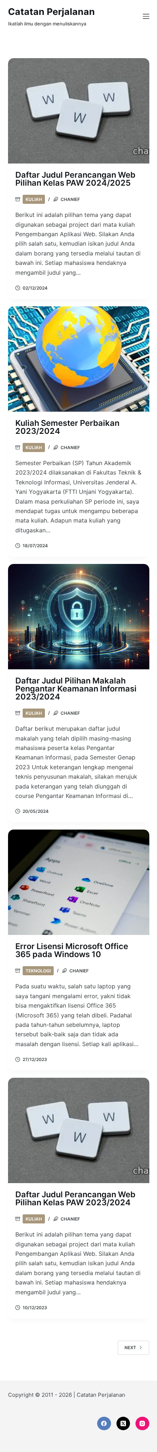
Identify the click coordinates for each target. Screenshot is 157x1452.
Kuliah (34, 199)
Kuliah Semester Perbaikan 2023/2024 (67, 427)
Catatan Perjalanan (51, 11)
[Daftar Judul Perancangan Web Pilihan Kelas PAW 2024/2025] (78, 111)
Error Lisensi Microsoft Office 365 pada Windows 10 (71, 950)
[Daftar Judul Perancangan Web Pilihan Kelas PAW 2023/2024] (78, 1130)
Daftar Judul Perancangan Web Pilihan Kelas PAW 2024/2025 (75, 178)
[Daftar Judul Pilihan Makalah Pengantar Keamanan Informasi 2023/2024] (78, 616)
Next (130, 1347)
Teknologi (38, 970)
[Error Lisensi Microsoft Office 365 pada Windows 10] (78, 882)
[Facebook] (104, 1424)
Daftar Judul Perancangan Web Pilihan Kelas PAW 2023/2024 (75, 1198)
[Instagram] (142, 1424)
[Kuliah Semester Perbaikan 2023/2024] (78, 359)
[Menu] (146, 16)
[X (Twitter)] (123, 1424)
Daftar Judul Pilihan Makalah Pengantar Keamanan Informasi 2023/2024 (76, 688)
